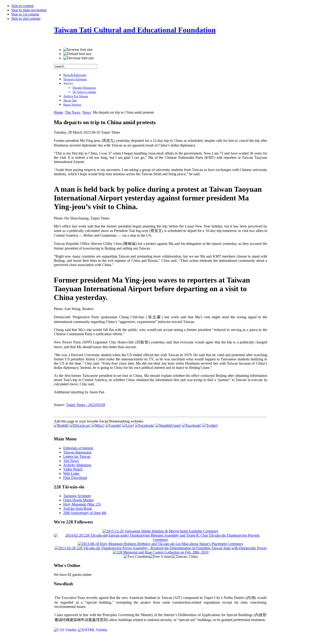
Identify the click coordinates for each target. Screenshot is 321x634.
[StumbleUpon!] (168, 425)
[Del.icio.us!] (80, 425)
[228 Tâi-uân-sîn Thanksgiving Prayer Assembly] (161, 548)
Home (58, 112)
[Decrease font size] (78, 58)
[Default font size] (77, 54)
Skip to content (22, 6)
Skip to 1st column (25, 14)
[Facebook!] (144, 425)
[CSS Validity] (66, 630)
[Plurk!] (191, 425)
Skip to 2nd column (25, 18)
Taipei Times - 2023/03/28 (85, 405)
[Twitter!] (210, 425)
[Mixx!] (97, 425)
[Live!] (128, 425)
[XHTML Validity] (92, 630)
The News (72, 112)
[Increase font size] (78, 50)
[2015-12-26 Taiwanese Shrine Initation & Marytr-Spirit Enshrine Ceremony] (160, 531)
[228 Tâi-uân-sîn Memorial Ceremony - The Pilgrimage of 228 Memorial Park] (160, 552)
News (86, 112)
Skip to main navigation (29, 10)
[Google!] (113, 425)
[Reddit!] (61, 425)
